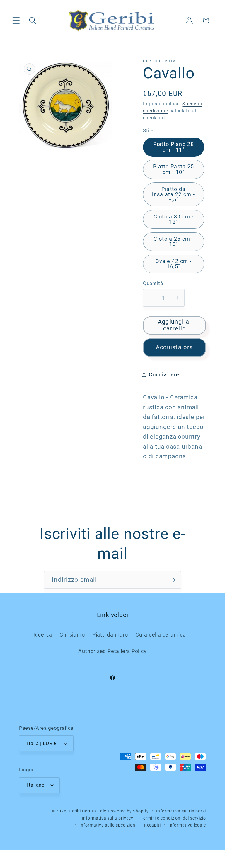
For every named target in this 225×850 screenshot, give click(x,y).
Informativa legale (187, 825)
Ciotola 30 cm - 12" (174, 219)
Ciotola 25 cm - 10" (174, 241)
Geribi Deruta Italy (87, 811)
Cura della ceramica (160, 635)
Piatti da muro (110, 635)
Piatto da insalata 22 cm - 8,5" (173, 194)
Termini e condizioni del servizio (173, 818)
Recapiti (152, 825)
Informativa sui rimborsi (181, 811)
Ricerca (42, 635)
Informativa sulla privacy (108, 818)
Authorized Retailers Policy (112, 651)
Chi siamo (72, 635)
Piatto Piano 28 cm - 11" (173, 146)
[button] (16, 20)
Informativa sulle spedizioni (107, 825)
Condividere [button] (164, 374)
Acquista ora (174, 347)
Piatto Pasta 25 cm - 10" (173, 169)
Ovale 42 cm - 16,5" (173, 263)
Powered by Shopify (128, 811)
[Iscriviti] (172, 580)
